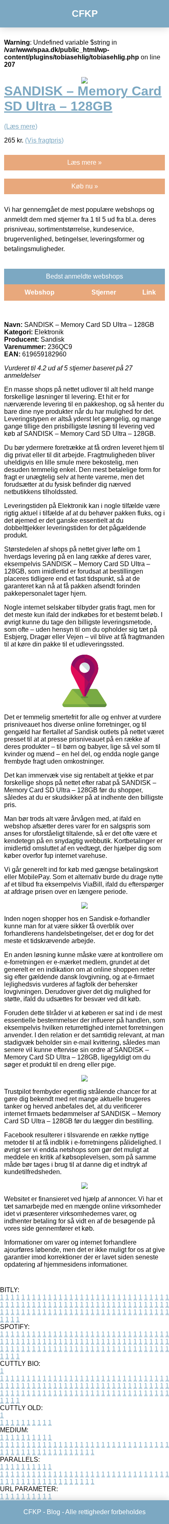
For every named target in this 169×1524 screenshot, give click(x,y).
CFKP (85, 13)
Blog (53, 1511)
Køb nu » (84, 186)
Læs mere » (84, 162)
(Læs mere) (20, 126)
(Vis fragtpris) (44, 140)
